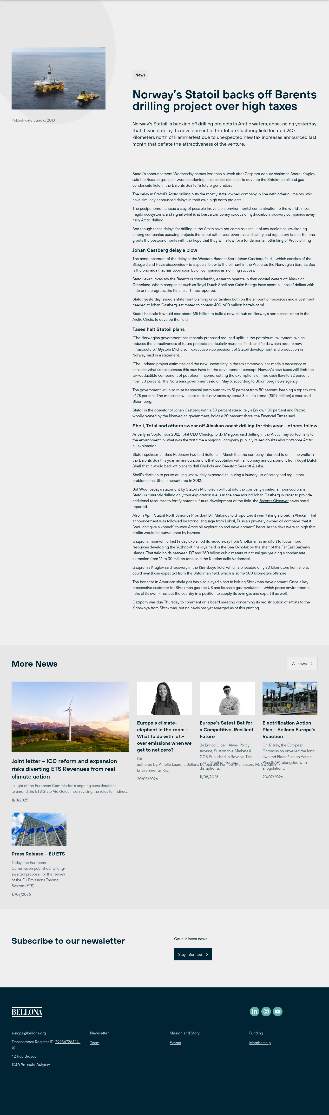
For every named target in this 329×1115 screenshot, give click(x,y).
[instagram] (266, 1011)
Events (175, 1042)
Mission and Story (185, 1033)
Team (94, 1042)
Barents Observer (274, 501)
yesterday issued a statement (168, 299)
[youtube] (278, 1011)
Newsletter (99, 1033)
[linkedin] (254, 1011)
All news (299, 663)
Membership (260, 1042)
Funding (256, 1033)
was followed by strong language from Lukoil (197, 521)
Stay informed (190, 954)
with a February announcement (260, 460)
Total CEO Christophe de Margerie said (214, 434)
